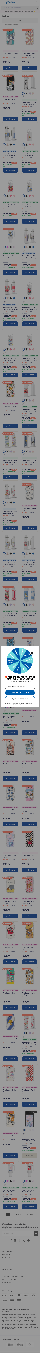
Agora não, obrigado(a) (20, 699)
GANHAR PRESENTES (20, 693)
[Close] (36, 648)
